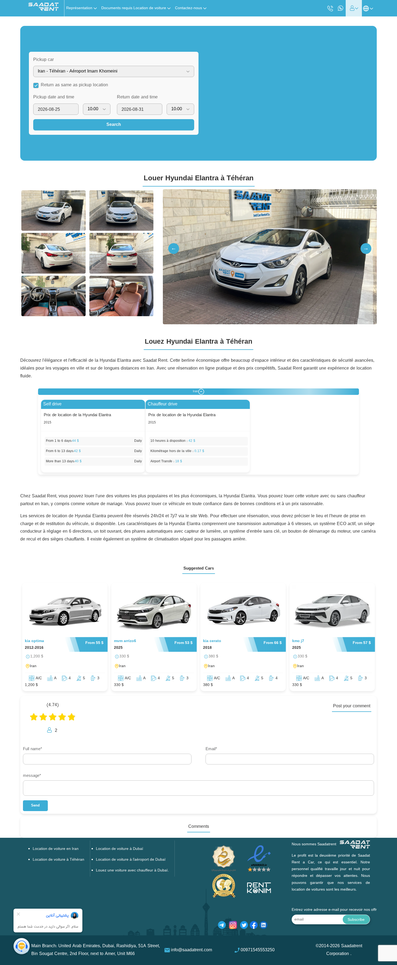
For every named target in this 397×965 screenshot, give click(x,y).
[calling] (330, 8)
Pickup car (43, 60)
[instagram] (233, 926)
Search (113, 125)
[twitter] (244, 926)
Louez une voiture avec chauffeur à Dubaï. (132, 870)
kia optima (34, 641)
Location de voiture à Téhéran (58, 860)
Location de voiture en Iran (56, 849)
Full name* (32, 749)
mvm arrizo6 (125, 641)
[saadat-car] (65, 611)
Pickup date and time (53, 97)
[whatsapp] (341, 8)
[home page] (43, 9)
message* (32, 776)
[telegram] (222, 926)
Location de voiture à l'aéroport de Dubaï (131, 860)
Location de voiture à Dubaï (119, 849)
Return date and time (137, 97)
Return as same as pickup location (74, 85)
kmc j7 (298, 641)
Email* (211, 749)
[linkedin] (263, 926)
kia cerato (212, 641)
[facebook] (254, 926)
